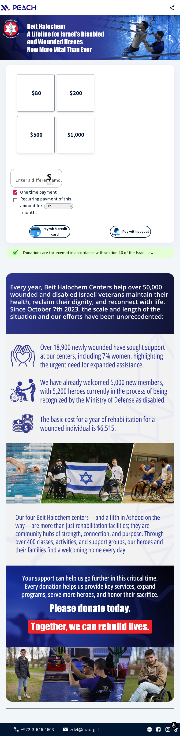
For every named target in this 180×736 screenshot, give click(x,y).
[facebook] (158, 729)
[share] (172, 8)
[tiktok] (176, 730)
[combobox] (52, 181)
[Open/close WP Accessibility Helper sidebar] (174, 725)
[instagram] (167, 729)
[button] (36, 93)
